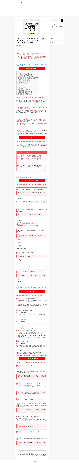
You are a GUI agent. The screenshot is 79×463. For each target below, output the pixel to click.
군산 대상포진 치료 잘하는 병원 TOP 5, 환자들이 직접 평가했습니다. (28, 78)
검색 (50, 18)
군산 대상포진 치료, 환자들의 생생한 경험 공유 (24, 89)
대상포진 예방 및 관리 (22, 86)
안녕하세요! (51, 43)
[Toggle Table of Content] (37, 72)
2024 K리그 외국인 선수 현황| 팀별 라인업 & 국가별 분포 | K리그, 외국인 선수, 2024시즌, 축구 (26, 454)
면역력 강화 (21, 88)
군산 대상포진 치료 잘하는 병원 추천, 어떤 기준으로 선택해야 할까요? (28, 77)
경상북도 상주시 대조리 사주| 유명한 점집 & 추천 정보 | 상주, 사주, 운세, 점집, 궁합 (40, 455)
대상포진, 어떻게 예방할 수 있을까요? (24, 79)
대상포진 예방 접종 (22, 87)
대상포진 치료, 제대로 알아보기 (23, 83)
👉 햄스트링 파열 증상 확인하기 (31, 180)
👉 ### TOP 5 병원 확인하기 (31, 68)
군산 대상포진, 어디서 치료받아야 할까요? (24, 73)
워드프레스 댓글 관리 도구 (58, 43)
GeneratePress (44, 461)
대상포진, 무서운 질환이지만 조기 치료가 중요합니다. (26, 76)
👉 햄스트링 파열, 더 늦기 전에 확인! (31, 358)
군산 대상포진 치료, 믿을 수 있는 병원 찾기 (24, 81)
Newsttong (19, 2)
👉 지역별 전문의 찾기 (31, 291)
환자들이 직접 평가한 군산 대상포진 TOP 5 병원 (25, 74)
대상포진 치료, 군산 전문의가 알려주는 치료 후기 (25, 75)
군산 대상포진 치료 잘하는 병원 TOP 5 (24, 82)
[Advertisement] (39, 10)
